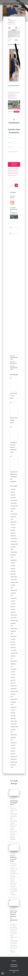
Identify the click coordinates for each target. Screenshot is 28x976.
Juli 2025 (13, 524)
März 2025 (13, 535)
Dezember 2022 (14, 620)
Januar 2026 (14, 503)
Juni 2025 (13, 527)
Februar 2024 (14, 576)
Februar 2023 (14, 615)
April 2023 (13, 609)
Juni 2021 (13, 674)
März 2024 (13, 574)
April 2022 (13, 644)
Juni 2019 (13, 748)
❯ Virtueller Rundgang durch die (14, 209)
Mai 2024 (13, 568)
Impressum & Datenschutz (14, 965)
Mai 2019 (13, 751)
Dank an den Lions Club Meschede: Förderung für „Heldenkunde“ (14, 916)
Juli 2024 (13, 562)
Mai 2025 (13, 530)
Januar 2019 (14, 759)
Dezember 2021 (14, 653)
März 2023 (13, 612)
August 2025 (14, 522)
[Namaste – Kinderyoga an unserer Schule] (14, 847)
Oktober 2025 (14, 514)
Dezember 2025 (14, 506)
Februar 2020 (14, 721)
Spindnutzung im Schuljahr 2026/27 (14, 802)
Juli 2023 (13, 601)
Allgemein (17, 111)
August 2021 (14, 669)
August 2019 (14, 742)
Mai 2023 (13, 606)
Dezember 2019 (14, 726)
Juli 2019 (13, 745)
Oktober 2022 (14, 628)
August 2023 (14, 598)
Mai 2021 (13, 677)
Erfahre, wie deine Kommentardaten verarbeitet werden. (13, 173)
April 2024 (13, 571)
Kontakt (14, 961)
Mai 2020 (13, 712)
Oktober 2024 (14, 552)
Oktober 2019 (14, 734)
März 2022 (13, 647)
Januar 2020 (14, 723)
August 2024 (14, 560)
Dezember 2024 (14, 544)
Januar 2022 (14, 650)
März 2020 (13, 718)
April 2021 (13, 680)
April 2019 (13, 753)
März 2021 (13, 683)
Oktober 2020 (14, 699)
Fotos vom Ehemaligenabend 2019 (14, 367)
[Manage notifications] (2, 973)
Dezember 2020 (14, 691)
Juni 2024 (13, 565)
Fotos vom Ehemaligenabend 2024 (14, 357)
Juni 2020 (13, 710)
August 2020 (14, 707)
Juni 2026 (13, 489)
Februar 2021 (14, 685)
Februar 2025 (14, 538)
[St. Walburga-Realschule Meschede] (12, 2)
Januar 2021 (14, 688)
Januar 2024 (14, 579)
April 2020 (13, 715)
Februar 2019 (14, 756)
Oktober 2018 (14, 762)
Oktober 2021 (14, 661)
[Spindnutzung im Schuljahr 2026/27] (14, 792)
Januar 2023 (14, 617)
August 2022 (14, 636)
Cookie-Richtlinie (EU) (14, 971)
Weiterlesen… (13, 839)
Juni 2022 (13, 639)
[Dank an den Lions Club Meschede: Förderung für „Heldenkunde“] (14, 902)
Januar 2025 (14, 541)
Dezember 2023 (14, 582)
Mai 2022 (13, 642)
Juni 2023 (13, 603)
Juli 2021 (13, 671)
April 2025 (13, 533)
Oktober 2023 (14, 590)
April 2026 (13, 494)
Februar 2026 (14, 500)
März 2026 (13, 497)
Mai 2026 (13, 492)
